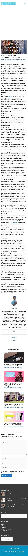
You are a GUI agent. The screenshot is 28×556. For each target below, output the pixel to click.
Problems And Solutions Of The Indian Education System (13, 405)
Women (9, 59)
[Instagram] (14, 331)
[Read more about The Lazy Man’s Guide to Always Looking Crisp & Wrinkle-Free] (14, 416)
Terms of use (4, 527)
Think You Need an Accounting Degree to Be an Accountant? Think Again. (13, 384)
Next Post (14, 340)
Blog (2, 59)
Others (7, 367)
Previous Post (14, 337)
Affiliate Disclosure (6, 530)
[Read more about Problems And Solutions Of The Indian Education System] (14, 397)
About (3, 524)
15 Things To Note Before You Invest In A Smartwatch (13, 365)
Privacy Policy (4, 526)
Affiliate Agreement (6, 529)
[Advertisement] (14, 22)
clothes (10, 96)
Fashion (5, 426)
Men (5, 59)
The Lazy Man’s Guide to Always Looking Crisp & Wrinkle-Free (13, 423)
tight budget (15, 222)
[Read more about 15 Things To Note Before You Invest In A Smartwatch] (14, 357)
